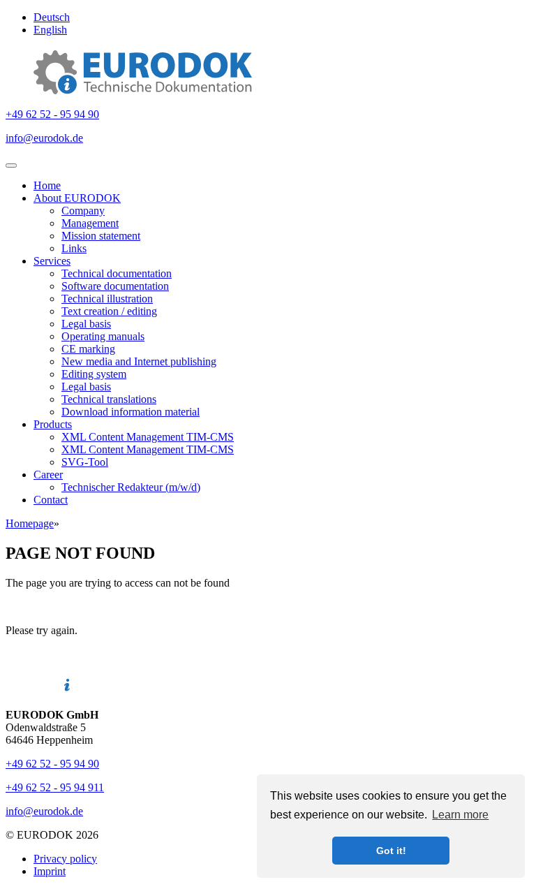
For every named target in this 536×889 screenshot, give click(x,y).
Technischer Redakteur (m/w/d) (130, 487)
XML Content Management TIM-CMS (147, 437)
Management (90, 223)
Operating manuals (102, 336)
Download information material (130, 412)
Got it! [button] (391, 850)
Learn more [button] (460, 815)
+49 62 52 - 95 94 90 (52, 114)
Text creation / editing (109, 311)
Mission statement (100, 236)
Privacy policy (65, 859)
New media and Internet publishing (138, 361)
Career (48, 474)
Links (74, 248)
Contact (51, 500)
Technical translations (108, 399)
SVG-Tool (84, 462)
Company (83, 210)
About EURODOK (77, 198)
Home (47, 185)
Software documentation (115, 286)
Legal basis (86, 324)
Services (52, 261)
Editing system (93, 374)
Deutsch (52, 17)
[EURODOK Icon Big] (143, 90)
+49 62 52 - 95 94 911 (55, 787)
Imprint (50, 871)
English (50, 30)
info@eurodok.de (44, 138)
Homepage (30, 523)
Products (53, 424)
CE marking (88, 349)
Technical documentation (116, 273)
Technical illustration (107, 298)
